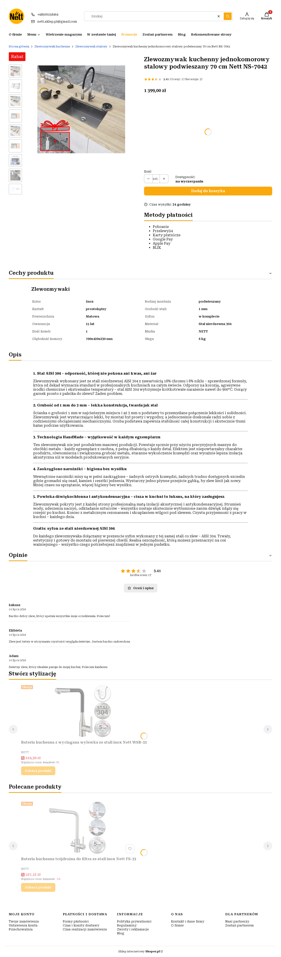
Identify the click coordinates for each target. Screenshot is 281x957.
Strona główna (19, 46)
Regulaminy (127, 925)
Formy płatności (76, 921)
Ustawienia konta (23, 925)
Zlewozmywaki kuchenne (52, 46)
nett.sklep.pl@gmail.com (57, 21)
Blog (120, 933)
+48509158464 (47, 14)
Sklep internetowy (139, 951)
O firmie (177, 925)
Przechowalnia (21, 929)
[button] (228, 16)
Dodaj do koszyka (208, 191)
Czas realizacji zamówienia (85, 929)
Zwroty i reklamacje (133, 929)
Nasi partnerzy (237, 921)
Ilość (147, 171)
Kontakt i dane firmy (187, 921)
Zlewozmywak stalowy (91, 46)
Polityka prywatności (134, 921)
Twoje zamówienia (24, 921)
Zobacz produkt (38, 771)
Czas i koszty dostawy (81, 925)
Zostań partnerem (239, 925)
